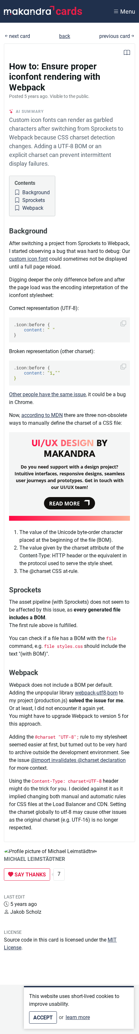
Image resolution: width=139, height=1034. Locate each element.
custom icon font (28, 259)
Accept (43, 1018)
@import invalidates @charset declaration (78, 760)
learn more (78, 1017)
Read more (64, 503)
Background (35, 192)
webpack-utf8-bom (96, 693)
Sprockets (33, 200)
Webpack (32, 208)
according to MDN (42, 415)
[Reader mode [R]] (127, 53)
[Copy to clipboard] (123, 323)
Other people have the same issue (47, 394)
